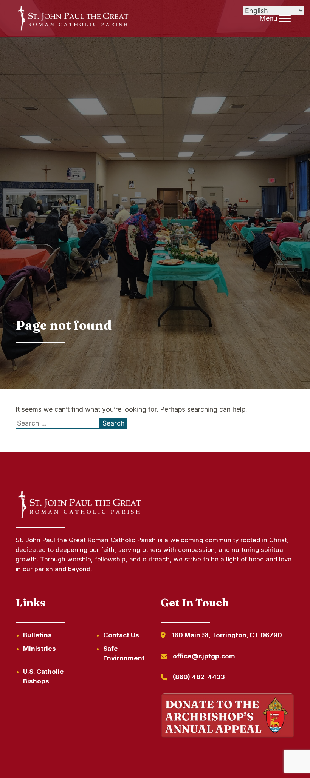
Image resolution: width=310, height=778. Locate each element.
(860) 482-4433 (199, 677)
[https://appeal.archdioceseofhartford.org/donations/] (227, 717)
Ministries (39, 648)
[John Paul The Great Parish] (72, 18)
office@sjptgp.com (204, 656)
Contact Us (121, 635)
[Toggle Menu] (285, 18)
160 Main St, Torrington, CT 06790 (226, 635)
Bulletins (37, 635)
